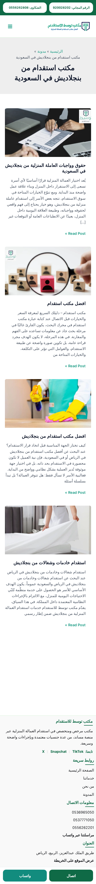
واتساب (25, 875)
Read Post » (75, 233)
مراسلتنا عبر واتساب (78, 835)
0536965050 (83, 812)
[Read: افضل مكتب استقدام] (48, 270)
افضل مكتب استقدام (66, 303)
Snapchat (58, 751)
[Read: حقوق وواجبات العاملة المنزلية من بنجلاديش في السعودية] (48, 132)
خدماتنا (88, 778)
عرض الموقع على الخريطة (74, 860)
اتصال (71, 875)
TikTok (77, 751)
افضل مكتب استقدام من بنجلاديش (53, 436)
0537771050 (83, 820)
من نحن (88, 786)
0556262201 (83, 827)
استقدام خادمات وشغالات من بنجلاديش (50, 562)
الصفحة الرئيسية (81, 770)
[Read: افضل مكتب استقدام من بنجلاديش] (48, 403)
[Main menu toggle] (10, 26)
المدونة (88, 794)
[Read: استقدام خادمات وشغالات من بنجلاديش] (48, 529)
